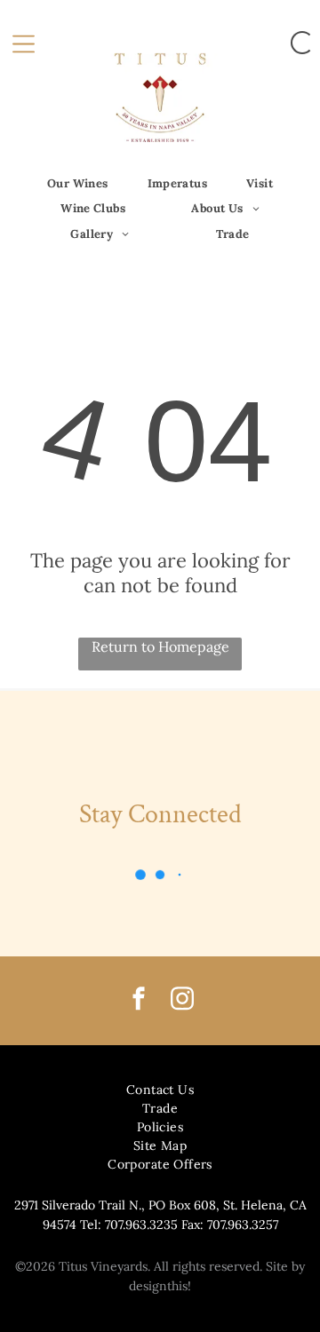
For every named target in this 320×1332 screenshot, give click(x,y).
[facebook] (138, 1001)
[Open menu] (23, 42)
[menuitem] (78, 183)
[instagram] (182, 1001)
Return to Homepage (160, 646)
